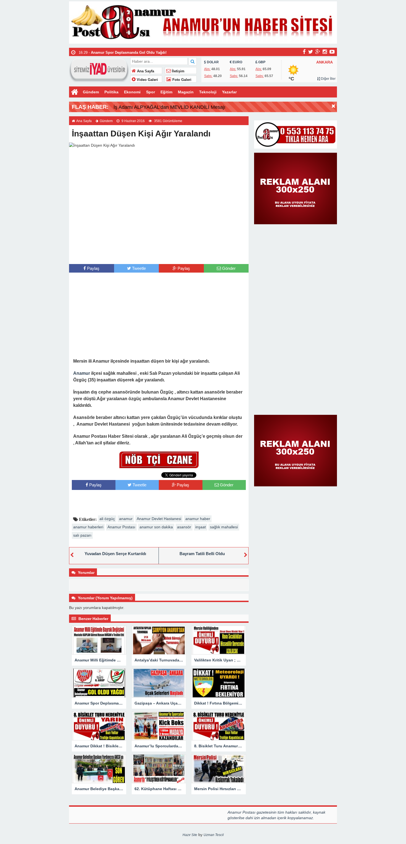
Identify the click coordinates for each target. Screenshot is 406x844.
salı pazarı (82, 535)
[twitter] (310, 51)
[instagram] (325, 51)
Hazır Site (190, 835)
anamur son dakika (156, 527)
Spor (150, 92)
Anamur (81, 373)
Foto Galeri (181, 80)
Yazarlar (229, 92)
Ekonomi (132, 92)
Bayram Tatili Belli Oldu (202, 553)
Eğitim (166, 92)
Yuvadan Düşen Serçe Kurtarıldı (115, 553)
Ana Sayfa (145, 71)
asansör (184, 527)
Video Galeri (147, 80)
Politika (111, 92)
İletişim (177, 71)
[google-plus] (317, 51)
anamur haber (197, 518)
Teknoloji (208, 92)
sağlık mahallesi (224, 527)
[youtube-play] (332, 51)
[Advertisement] (158, 253)
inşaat (200, 527)
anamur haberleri (88, 527)
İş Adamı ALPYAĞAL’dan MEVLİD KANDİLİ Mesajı (169, 107)
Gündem (91, 92)
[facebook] (304, 51)
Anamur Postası (121, 527)
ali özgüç (107, 518)
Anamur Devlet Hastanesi (159, 518)
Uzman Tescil (214, 835)
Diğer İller (328, 79)
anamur (126, 518)
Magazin (186, 92)
